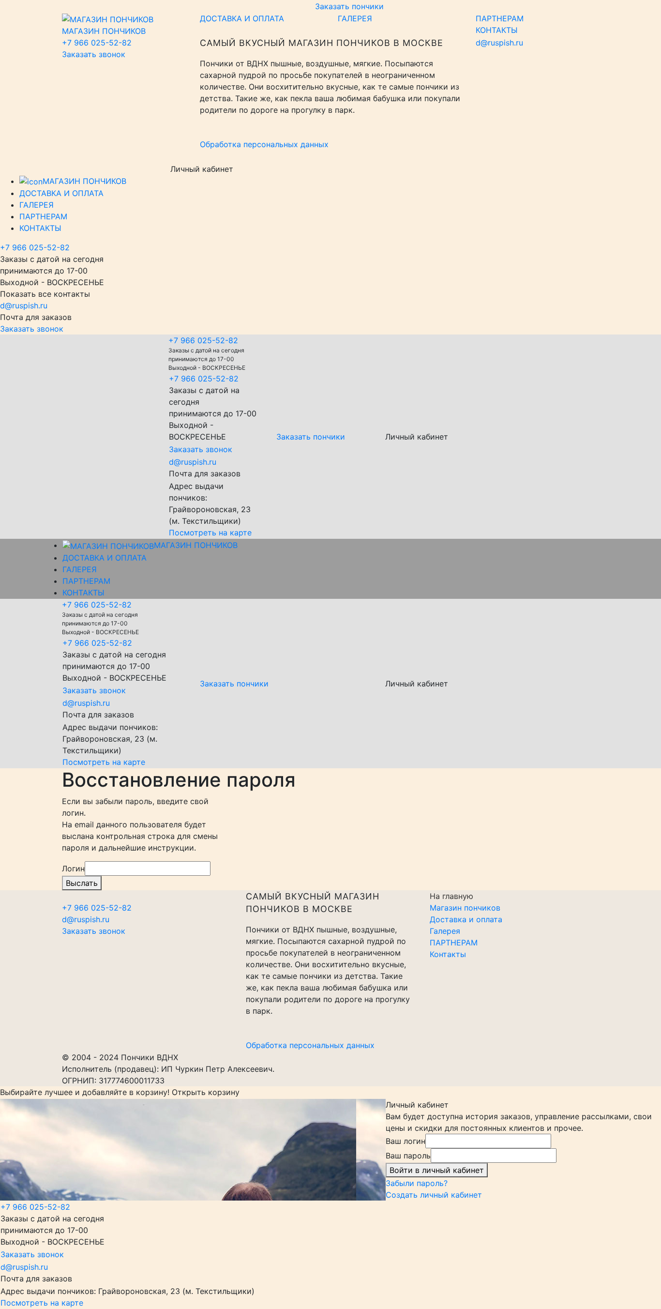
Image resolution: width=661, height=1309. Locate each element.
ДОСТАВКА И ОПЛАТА (242, 18)
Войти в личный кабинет (437, 1170)
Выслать (82, 883)
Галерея (445, 931)
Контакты (448, 954)
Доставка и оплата (466, 919)
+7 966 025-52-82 (97, 42)
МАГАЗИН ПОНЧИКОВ (84, 181)
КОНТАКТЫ (497, 30)
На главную (451, 896)
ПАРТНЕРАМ (500, 18)
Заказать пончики (349, 6)
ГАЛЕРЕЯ (355, 18)
